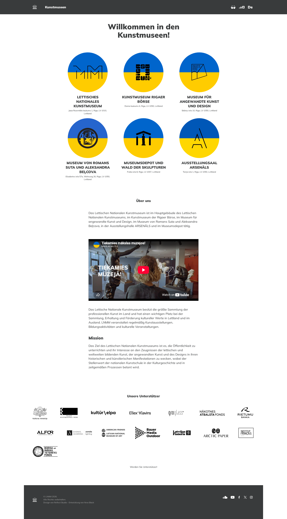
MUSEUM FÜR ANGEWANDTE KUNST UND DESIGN (199, 101)
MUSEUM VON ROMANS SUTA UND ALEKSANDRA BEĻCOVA (88, 167)
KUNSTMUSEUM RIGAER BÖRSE (143, 99)
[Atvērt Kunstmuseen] (35, 7)
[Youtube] (233, 497)
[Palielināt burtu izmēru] (241, 7)
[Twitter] (245, 497)
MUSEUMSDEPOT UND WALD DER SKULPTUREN (143, 165)
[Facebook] (239, 497)
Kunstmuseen (55, 7)
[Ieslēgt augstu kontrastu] (233, 7)
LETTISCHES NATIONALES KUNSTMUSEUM (88, 101)
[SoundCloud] (225, 497)
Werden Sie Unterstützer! (143, 466)
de (250, 7)
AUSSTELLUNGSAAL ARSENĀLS (199, 165)
